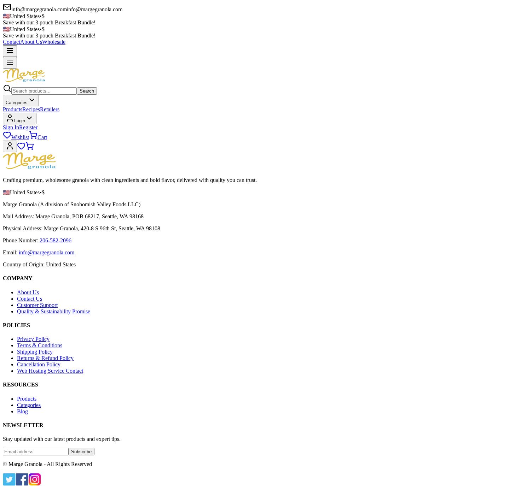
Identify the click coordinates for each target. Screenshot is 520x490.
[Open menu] (10, 51)
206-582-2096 (55, 240)
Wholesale (53, 42)
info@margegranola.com (46, 252)
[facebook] (22, 484)
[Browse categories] (10, 63)
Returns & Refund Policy (45, 358)
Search (87, 91)
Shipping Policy (35, 352)
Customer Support (37, 305)
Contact (11, 42)
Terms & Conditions (39, 345)
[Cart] (29, 148)
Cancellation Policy (38, 364)
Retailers (49, 109)
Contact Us (29, 299)
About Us (31, 42)
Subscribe (81, 451)
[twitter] (9, 484)
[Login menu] (10, 146)
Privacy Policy (33, 339)
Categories (17, 102)
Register (28, 127)
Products (12, 109)
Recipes (31, 109)
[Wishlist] (21, 148)
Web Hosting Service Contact (50, 371)
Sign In (11, 127)
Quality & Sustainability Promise (53, 311)
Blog (22, 411)
